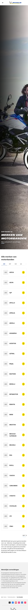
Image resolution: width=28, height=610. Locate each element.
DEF (10, 264)
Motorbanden (11, 597)
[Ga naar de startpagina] (15, 2)
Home (4, 597)
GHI (16, 264)
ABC (4, 264)
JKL (21, 264)
